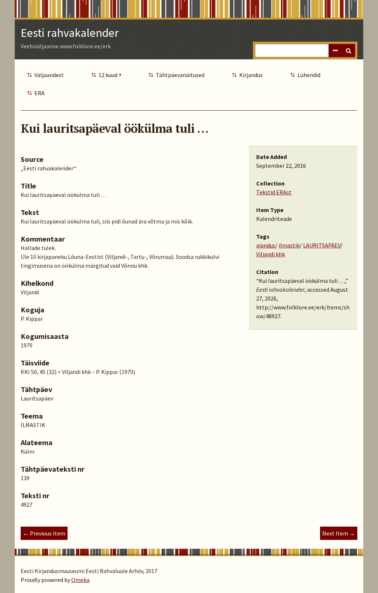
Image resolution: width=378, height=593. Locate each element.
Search (348, 50)
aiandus (265, 245)
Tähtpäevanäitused (180, 75)
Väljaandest (49, 75)
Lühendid (309, 75)
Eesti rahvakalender (70, 32)
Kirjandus (251, 75)
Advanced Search (335, 50)
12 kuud (108, 75)
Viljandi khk (270, 254)
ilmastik (289, 245)
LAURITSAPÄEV (321, 245)
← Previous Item (44, 533)
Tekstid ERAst (274, 192)
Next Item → (338, 533)
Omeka (80, 579)
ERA (39, 93)
